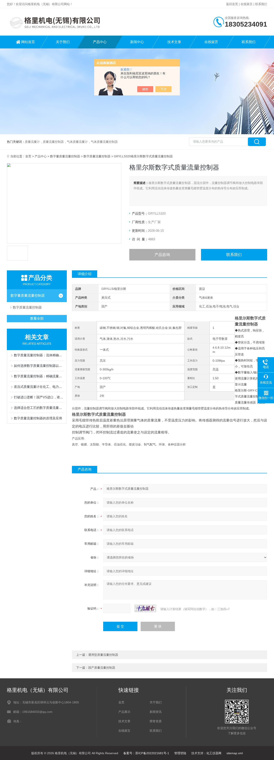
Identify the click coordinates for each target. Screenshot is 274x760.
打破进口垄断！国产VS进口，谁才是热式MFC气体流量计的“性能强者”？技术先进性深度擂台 (39, 397)
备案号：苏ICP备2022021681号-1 (146, 753)
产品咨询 (162, 255)
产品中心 (100, 42)
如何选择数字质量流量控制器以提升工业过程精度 (39, 365)
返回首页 (232, 4)
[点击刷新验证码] (145, 608)
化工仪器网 (213, 753)
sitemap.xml (234, 753)
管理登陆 (180, 753)
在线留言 (247, 4)
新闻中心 (137, 42)
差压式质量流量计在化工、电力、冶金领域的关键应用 (39, 386)
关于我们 (63, 42)
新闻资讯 (156, 711)
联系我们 (261, 4)
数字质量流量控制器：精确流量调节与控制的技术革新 (39, 376)
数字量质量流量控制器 (65, 156)
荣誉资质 (156, 721)
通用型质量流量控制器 (103, 654)
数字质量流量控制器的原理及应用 (38, 418)
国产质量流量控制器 (101, 667)
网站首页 (28, 42)
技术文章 (174, 42)
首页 (28, 156)
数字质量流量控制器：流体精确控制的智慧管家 (39, 355)
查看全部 (37, 318)
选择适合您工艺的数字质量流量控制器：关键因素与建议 (39, 407)
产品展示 (124, 711)
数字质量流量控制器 (96, 156)
